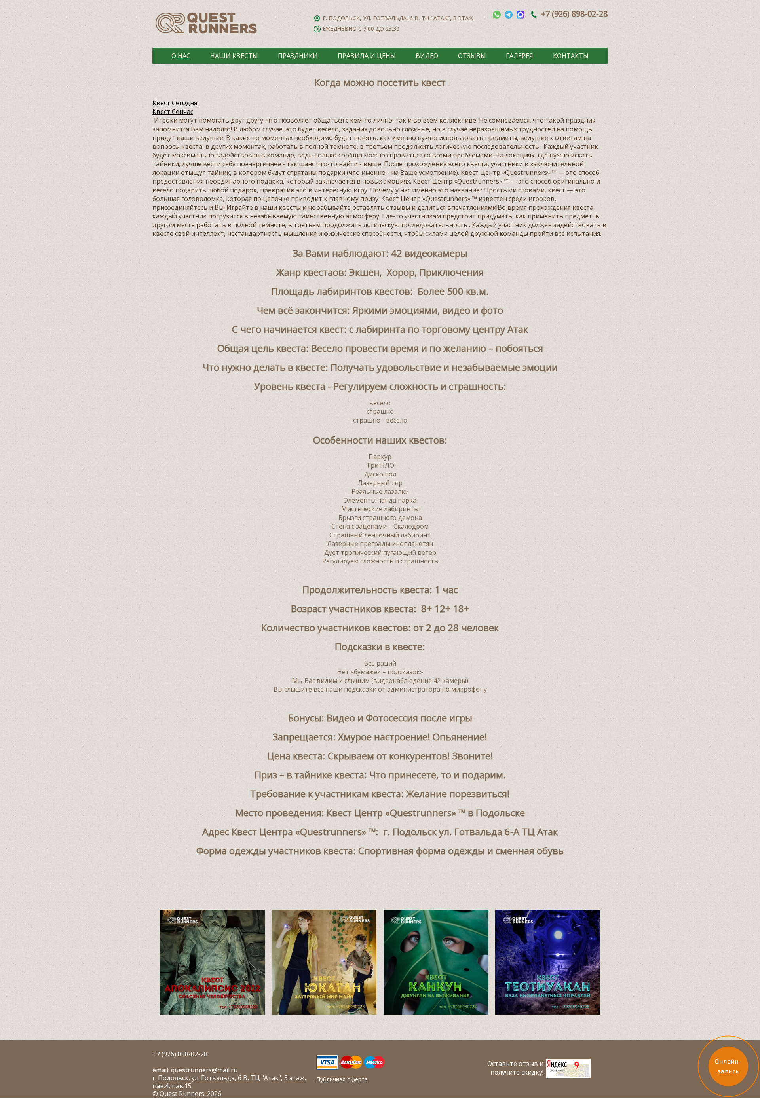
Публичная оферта (342, 1079)
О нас (180, 55)
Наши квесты (234, 55)
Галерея (519, 55)
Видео (427, 55)
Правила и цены (367, 55)
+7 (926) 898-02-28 (574, 13)
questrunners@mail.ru (204, 1070)
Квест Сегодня (174, 103)
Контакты (571, 55)
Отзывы (472, 55)
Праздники (298, 55)
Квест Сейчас (172, 111)
